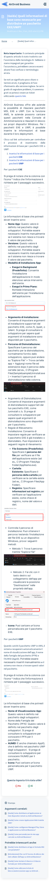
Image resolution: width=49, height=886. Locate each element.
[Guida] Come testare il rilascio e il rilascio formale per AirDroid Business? (24, 862)
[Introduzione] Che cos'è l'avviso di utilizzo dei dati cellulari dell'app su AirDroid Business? (26, 855)
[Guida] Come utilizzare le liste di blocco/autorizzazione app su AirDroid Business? (23, 869)
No (19, 785)
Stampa (11, 803)
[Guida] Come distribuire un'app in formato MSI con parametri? (26, 848)
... (12, 41)
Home (4, 41)
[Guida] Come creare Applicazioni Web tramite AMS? (26, 821)
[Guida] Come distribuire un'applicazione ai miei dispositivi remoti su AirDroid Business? (25, 814)
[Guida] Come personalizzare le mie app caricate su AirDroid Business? (23, 835)
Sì (32, 785)
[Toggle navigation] (44, 4)
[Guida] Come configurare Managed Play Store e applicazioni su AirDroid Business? (26, 828)
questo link (20, 96)
